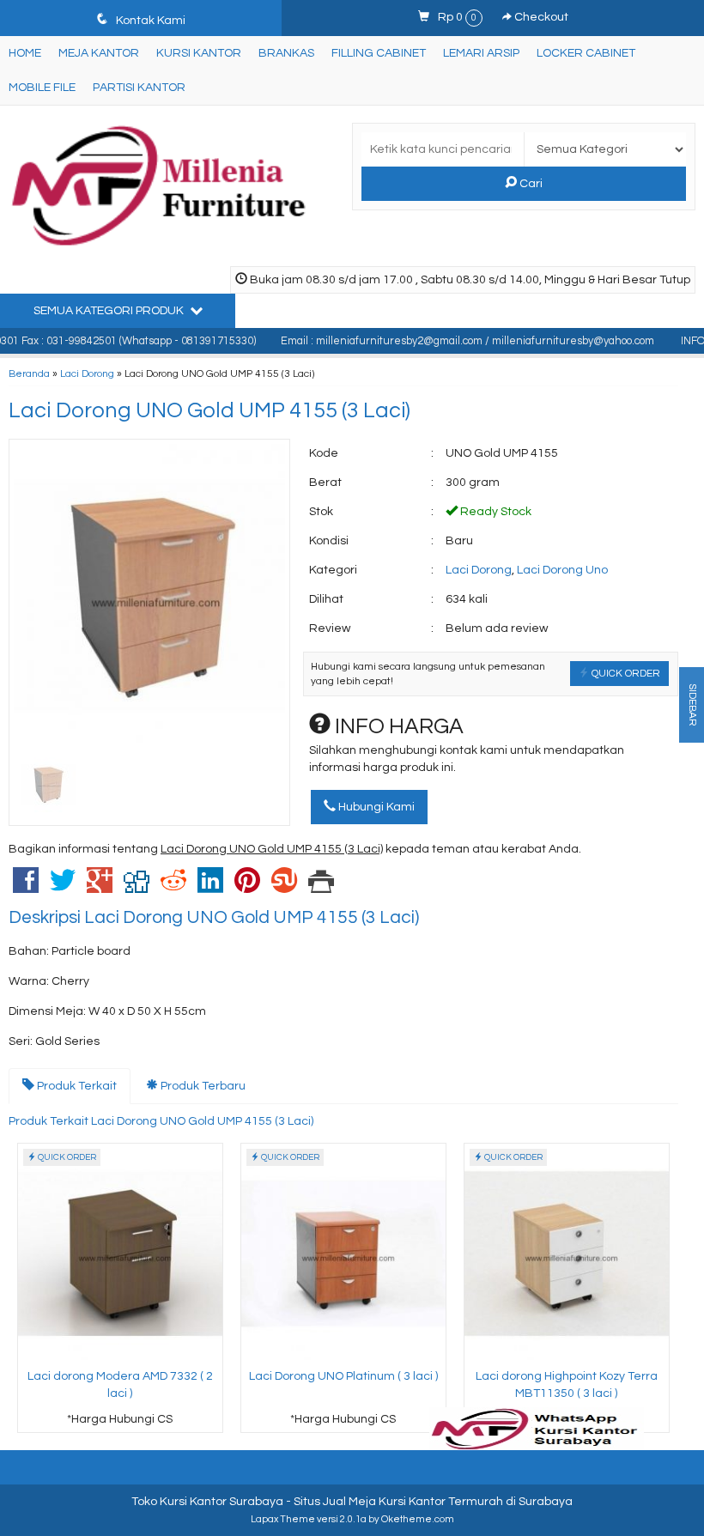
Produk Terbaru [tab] (202, 1086)
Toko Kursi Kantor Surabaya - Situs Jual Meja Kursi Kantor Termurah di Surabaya (352, 1502)
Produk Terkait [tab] (75, 1086)
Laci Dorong (87, 373)
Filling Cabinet (378, 53)
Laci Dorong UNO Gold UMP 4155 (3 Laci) (209, 410)
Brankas (286, 53)
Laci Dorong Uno (562, 570)
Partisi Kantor (139, 88)
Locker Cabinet (586, 53)
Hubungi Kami (375, 807)
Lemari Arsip (481, 53)
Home (25, 53)
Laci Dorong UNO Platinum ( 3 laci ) (343, 1376)
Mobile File (42, 88)
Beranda (29, 373)
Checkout (540, 17)
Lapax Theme (283, 1519)
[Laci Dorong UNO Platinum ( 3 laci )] (343, 1253)
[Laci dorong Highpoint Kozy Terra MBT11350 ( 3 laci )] (566, 1253)
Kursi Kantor (198, 53)
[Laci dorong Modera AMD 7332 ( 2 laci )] (120, 1253)
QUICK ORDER (624, 673)
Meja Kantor (98, 53)
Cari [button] (530, 184)
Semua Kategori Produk (109, 311)
